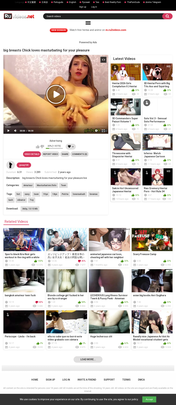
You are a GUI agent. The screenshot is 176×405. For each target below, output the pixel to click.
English (72, 2)
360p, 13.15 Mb (30, 209)
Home (34, 379)
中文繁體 (32, 2)
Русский (86, 2)
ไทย (97, 2)
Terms (126, 379)
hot (18, 194)
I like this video (38, 146)
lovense (94, 194)
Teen (63, 185)
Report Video (50, 154)
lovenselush (79, 194)
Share (65, 154)
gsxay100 (24, 165)
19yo (45, 194)
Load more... (88, 359)
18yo (54, 194)
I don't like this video (42, 146)
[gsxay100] (10, 165)
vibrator (21, 200)
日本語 (45, 2)
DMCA (141, 379)
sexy (27, 194)
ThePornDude (133, 2)
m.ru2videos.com (116, 29)
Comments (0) (79, 154)
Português (58, 2)
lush (11, 200)
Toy (32, 200)
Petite (65, 194)
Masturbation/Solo (46, 185)
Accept (149, 399)
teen (36, 194)
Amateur (28, 185)
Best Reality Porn (113, 2)
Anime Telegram (153, 2)
